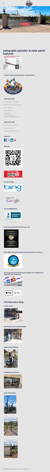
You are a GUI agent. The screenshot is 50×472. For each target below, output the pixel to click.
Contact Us (25, 24)
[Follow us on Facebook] (5, 140)
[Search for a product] (3, 3)
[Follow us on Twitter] (8, 140)
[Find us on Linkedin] (11, 140)
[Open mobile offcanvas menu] (32, 3)
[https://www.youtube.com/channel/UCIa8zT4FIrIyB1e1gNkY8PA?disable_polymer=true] (15, 140)
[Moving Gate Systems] (29, 3)
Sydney (29, 469)
